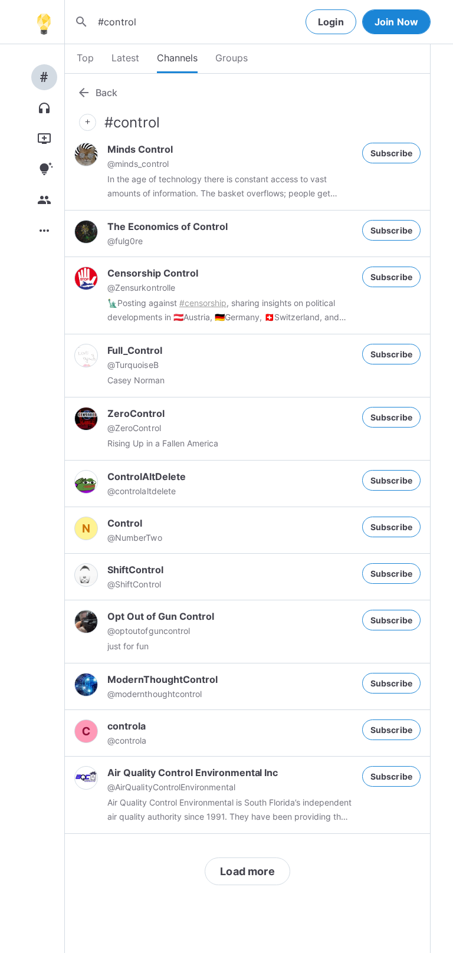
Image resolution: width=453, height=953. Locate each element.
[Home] (43, 21)
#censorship (202, 303)
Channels (177, 58)
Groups (231, 58)
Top (85, 58)
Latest (125, 58)
